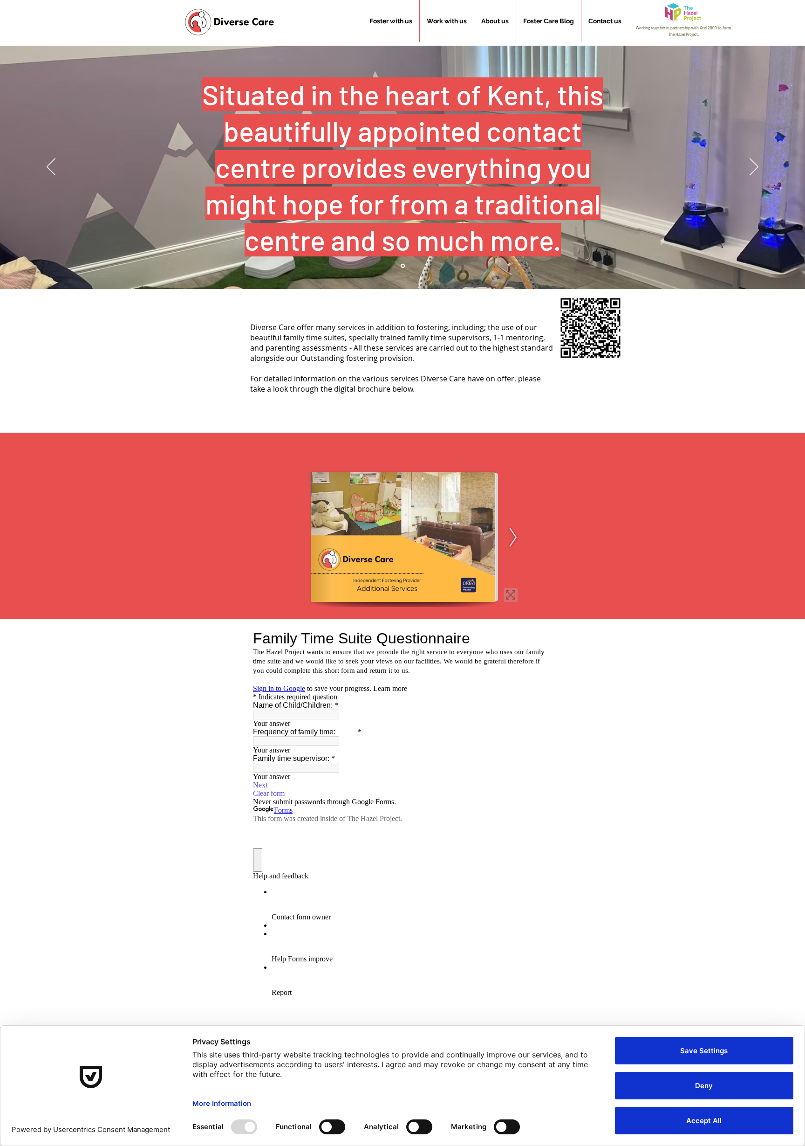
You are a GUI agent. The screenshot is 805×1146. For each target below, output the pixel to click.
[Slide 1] (403, 266)
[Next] (754, 167)
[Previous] (51, 167)
